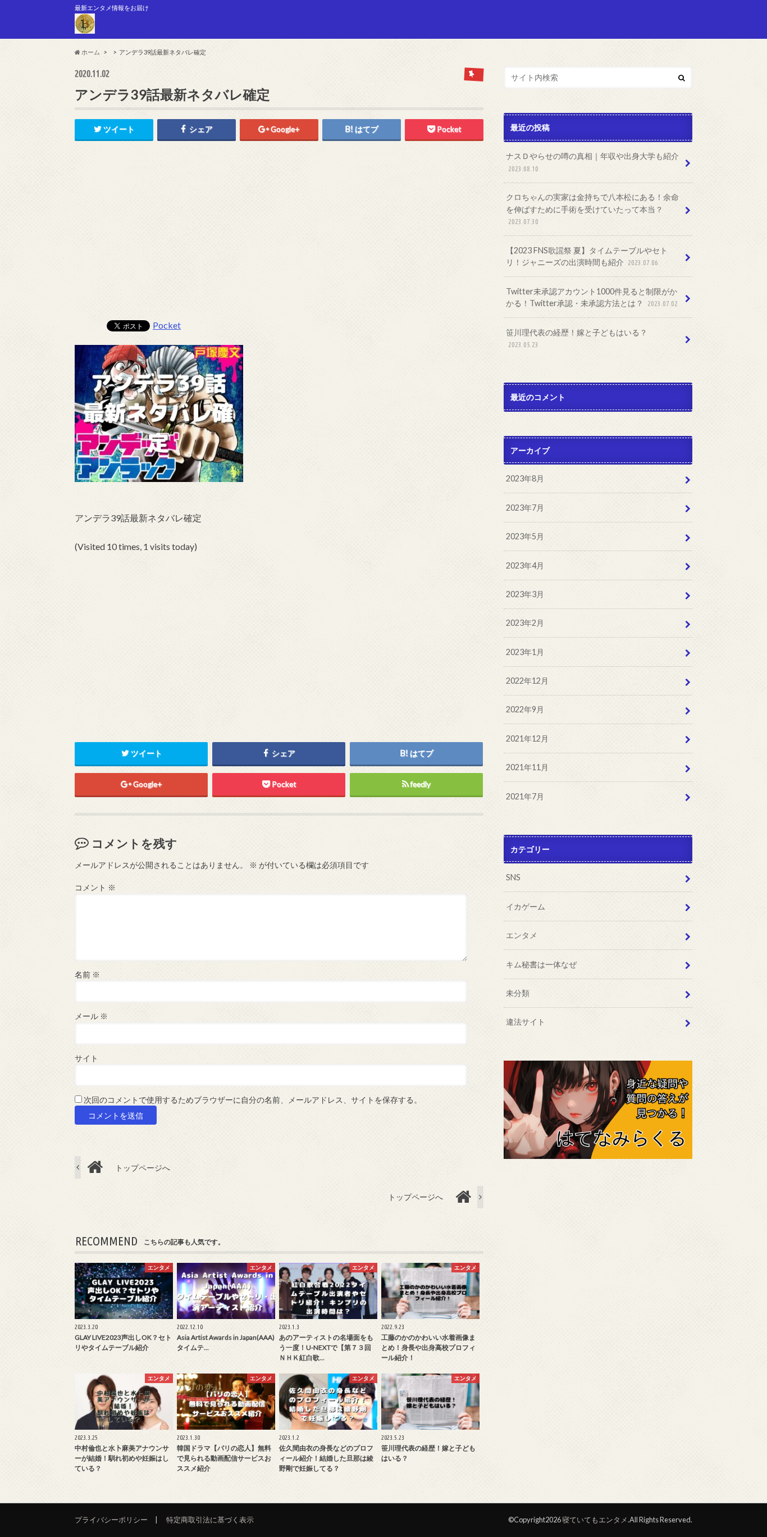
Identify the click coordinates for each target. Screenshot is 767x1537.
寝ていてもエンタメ (595, 1519)
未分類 (517, 993)
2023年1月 (525, 652)
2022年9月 (525, 709)
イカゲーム (525, 906)
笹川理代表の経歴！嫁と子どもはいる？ (576, 338)
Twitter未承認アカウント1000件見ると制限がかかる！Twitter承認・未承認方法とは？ (592, 297)
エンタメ (521, 935)
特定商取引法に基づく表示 (210, 1519)
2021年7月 (525, 796)
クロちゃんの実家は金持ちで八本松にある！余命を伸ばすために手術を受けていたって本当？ (592, 208)
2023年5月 (525, 536)
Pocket (167, 325)
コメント (95, 887)
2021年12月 (527, 738)
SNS (513, 877)
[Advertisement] (279, 236)
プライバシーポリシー (111, 1519)
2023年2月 (525, 622)
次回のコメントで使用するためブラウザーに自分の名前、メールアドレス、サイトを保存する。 (253, 1099)
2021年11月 (527, 767)
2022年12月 (527, 680)
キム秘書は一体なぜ (541, 964)
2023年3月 (525, 594)
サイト (86, 1058)
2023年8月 (525, 478)
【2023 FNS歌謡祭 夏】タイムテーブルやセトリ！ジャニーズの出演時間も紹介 (587, 256)
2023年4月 (525, 565)
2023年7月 (525, 507)
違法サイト (525, 1021)
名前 (87, 974)
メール (91, 1016)
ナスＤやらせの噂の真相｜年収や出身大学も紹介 (592, 161)
